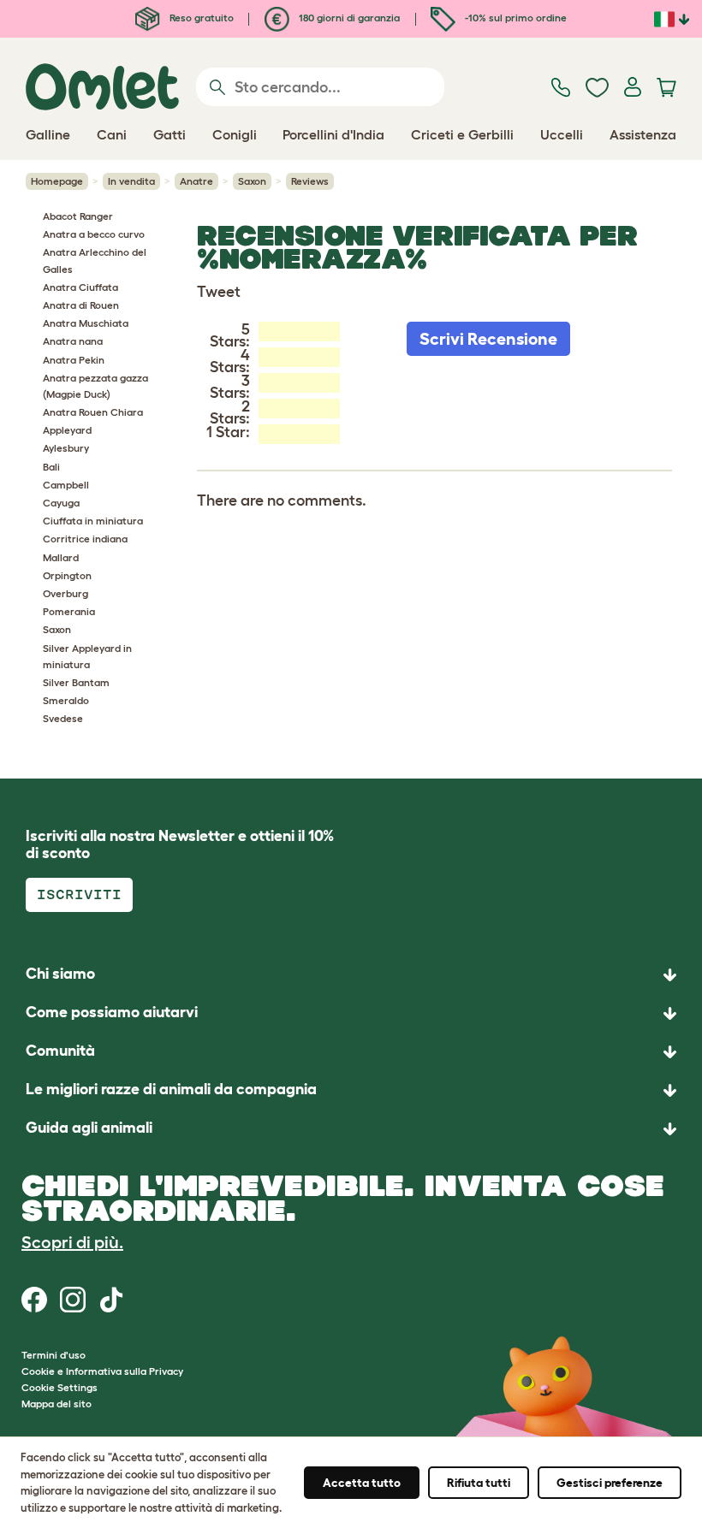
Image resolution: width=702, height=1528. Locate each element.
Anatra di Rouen (81, 305)
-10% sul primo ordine (514, 17)
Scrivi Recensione (488, 338)
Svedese (63, 718)
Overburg (65, 593)
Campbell (66, 484)
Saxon (252, 181)
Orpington (67, 575)
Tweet (219, 291)
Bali (51, 466)
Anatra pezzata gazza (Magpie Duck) (95, 386)
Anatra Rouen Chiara (93, 412)
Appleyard (67, 429)
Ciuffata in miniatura (93, 520)
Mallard (61, 557)
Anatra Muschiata (85, 323)
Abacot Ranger (78, 216)
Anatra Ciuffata (80, 287)
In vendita (131, 181)
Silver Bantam (76, 682)
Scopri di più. (72, 1242)
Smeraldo (66, 700)
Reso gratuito (200, 17)
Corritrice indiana (85, 538)
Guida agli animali (89, 1127)
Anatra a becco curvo (94, 234)
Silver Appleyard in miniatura (87, 656)
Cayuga (61, 502)
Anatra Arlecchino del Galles (94, 260)
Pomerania (69, 611)
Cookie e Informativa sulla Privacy (102, 1371)
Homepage (57, 181)
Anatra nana (73, 340)
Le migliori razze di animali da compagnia (171, 1089)
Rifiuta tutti (478, 1483)
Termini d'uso (53, 1354)
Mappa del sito (56, 1403)
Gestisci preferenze (609, 1483)
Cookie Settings (59, 1387)
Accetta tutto (362, 1483)
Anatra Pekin (73, 359)
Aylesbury (66, 447)
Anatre (196, 181)
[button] (351, 1129)
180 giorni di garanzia (348, 17)
